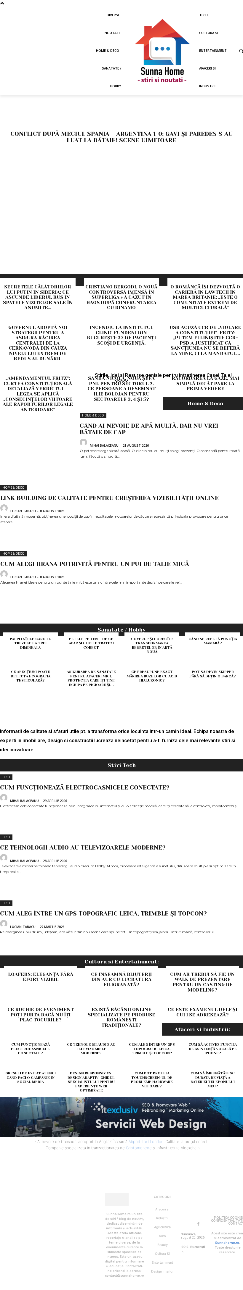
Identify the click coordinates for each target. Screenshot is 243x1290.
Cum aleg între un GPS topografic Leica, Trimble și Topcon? (103, 913)
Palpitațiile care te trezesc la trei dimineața (30, 643)
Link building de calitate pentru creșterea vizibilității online (109, 498)
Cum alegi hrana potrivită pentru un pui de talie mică (94, 564)
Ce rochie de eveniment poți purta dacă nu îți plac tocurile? (40, 1015)
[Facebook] (198, 1224)
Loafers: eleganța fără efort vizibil (40, 976)
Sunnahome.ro (227, 1243)
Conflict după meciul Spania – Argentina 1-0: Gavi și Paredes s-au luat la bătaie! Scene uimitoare (121, 137)
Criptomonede (139, 1147)
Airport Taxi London (146, 1141)
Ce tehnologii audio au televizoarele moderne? (83, 847)
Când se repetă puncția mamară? (212, 641)
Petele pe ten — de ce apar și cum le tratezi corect (91, 643)
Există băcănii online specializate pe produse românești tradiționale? (121, 1017)
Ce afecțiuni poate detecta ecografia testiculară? (30, 676)
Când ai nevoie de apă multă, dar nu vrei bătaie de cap (149, 429)
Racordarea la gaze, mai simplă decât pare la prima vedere (205, 383)
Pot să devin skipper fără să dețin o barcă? (212, 674)
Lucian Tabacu (23, 511)
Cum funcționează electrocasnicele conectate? (85, 787)
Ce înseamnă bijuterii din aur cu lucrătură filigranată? (121, 979)
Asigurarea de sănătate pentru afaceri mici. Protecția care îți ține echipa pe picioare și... (91, 678)
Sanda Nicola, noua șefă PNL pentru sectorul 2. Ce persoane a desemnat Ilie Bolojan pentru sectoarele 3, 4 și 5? (121, 388)
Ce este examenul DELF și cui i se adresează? (202, 1012)
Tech (6, 777)
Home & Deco (93, 415)
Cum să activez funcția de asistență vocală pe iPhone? (212, 1048)
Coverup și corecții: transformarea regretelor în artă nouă (152, 645)
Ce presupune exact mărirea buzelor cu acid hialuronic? (152, 676)
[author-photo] (84, 445)
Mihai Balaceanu (104, 445)
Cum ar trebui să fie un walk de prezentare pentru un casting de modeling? (202, 982)
